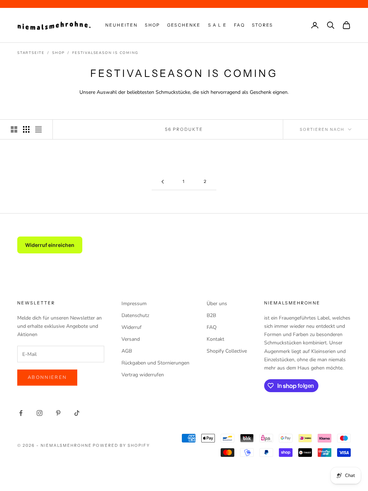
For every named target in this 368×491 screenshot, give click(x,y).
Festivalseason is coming (105, 52)
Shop (152, 25)
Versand (130, 339)
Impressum (134, 303)
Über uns (217, 303)
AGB (126, 351)
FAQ (239, 25)
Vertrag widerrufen (142, 374)
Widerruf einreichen (49, 245)
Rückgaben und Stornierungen (155, 362)
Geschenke (184, 25)
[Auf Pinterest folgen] (58, 413)
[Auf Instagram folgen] (39, 413)
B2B (211, 315)
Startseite (31, 52)
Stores (262, 25)
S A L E (217, 25)
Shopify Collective (227, 351)
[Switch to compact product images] (38, 129)
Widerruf (131, 327)
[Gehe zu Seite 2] (162, 182)
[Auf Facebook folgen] (20, 413)
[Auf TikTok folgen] (76, 413)
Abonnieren (47, 377)
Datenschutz (135, 315)
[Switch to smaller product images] (26, 129)
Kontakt (215, 339)
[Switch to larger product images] (14, 129)
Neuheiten (121, 25)
